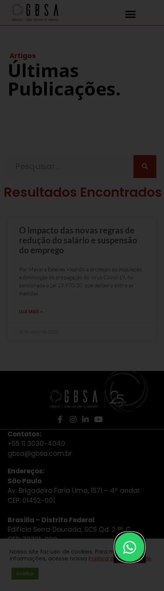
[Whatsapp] (130, 547)
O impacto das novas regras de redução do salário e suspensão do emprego (78, 240)
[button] (130, 14)
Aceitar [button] (25, 573)
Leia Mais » (31, 311)
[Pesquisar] (144, 166)
